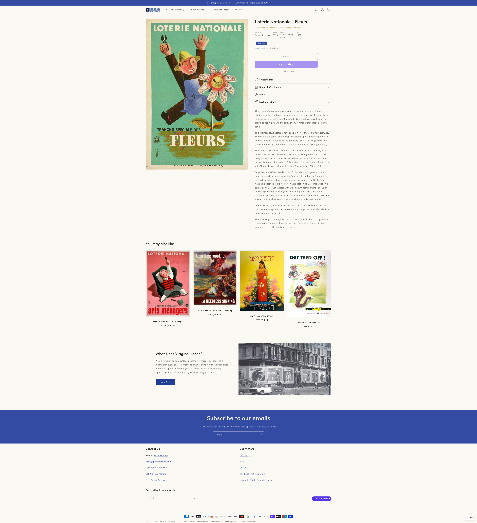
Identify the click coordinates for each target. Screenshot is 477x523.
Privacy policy (202, 522)
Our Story (245, 455)
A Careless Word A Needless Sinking (215, 310)
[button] (176, 10)
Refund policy (189, 522)
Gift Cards (245, 467)
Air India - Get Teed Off (309, 322)
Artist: (258, 32)
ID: (298, 32)
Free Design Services (156, 479)
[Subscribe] (261, 434)
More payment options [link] (286, 71)
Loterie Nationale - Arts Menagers (168, 321)
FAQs (242, 461)
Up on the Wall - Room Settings (256, 479)
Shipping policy (231, 522)
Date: (275, 32)
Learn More (165, 381)
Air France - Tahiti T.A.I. (262, 316)
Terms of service (217, 522)
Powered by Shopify (173, 522)
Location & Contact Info (158, 467)
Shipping (258, 48)
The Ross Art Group (159, 522)
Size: (282, 32)
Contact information (247, 522)
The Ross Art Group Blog (252, 473)
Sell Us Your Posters (156, 473)
